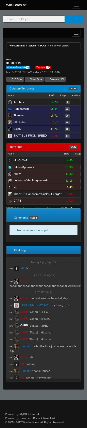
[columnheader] (53, 96)
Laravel (34, 414)
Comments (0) (56, 79)
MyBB (23, 414)
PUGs (43, 45)
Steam (23, 418)
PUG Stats (16, 79)
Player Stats (35, 79)
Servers (32, 45)
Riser (46, 418)
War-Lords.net (17, 5)
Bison (36, 418)
